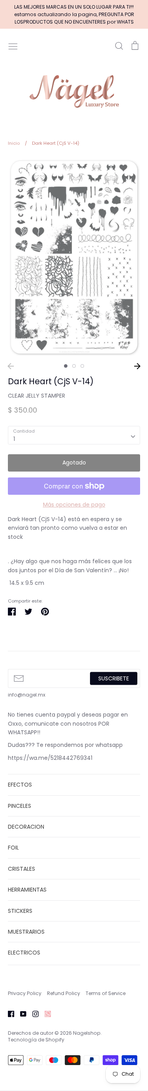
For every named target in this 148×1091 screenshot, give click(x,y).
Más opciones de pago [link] (74, 505)
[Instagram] (32, 1013)
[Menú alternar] (13, 46)
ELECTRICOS (24, 952)
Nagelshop (87, 1033)
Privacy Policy (24, 993)
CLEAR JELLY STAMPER (36, 396)
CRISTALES (21, 869)
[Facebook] (8, 1013)
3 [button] (82, 366)
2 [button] (74, 366)
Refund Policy (63, 993)
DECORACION (26, 827)
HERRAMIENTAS (27, 890)
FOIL (13, 847)
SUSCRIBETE (113, 678)
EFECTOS (20, 785)
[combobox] (74, 435)
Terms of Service (106, 993)
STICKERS (20, 911)
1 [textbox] (14, 439)
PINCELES (19, 806)
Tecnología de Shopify (36, 1039)
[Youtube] (20, 1013)
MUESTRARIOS (26, 932)
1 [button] (65, 366)
